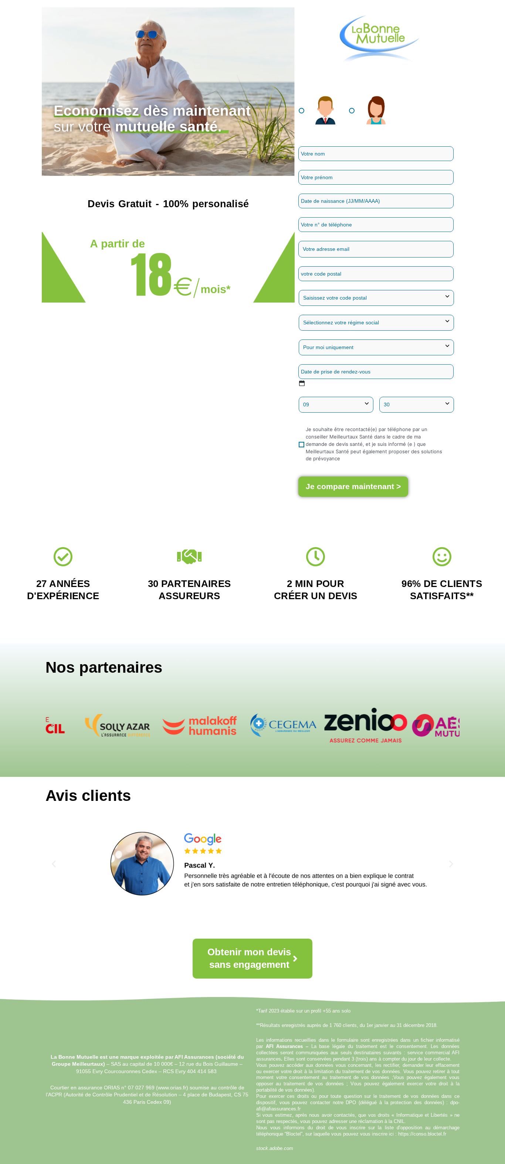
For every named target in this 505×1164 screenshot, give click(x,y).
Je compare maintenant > (353, 486)
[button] (52, 725)
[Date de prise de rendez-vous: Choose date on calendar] (301, 383)
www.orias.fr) (173, 1087)
